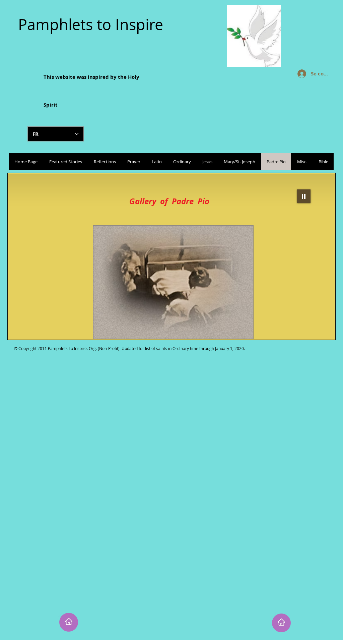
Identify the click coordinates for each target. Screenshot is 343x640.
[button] (166, 282)
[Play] (304, 196)
